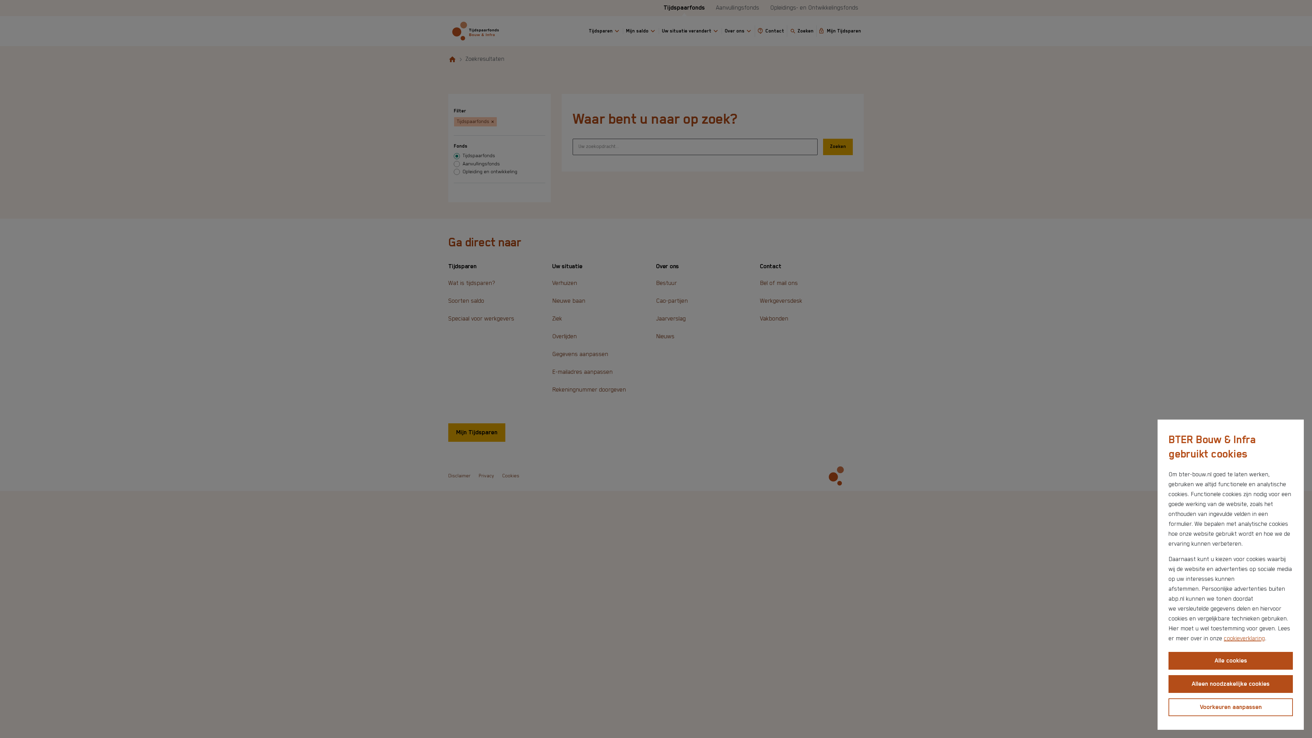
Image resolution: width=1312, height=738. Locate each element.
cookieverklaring (1244, 638)
